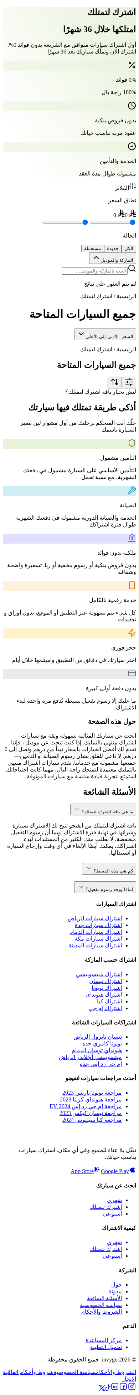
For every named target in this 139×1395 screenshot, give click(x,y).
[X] (102, 1389)
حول (116, 1285)
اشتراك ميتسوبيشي (99, 974)
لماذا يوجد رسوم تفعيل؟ (109, 889)
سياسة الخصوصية (101, 1305)
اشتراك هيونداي (104, 995)
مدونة (115, 1291)
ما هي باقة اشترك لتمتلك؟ (107, 811)
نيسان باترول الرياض (97, 1037)
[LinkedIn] (114, 1389)
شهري (114, 1200)
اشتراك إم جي (105, 1008)
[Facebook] (123, 1389)
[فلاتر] (129, 382)
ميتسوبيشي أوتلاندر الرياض (90, 1057)
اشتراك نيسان (105, 981)
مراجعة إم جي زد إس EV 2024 (86, 1106)
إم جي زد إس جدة (101, 1064)
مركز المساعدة (104, 1340)
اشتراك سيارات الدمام (96, 932)
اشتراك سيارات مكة (98, 939)
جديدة (113, 248)
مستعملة (92, 248)
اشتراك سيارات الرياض (95, 918)
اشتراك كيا (109, 1001)
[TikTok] (107, 1389)
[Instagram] (132, 1389)
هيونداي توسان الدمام (97, 1050)
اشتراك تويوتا (107, 988)
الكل (128, 248)
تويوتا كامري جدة (102, 1043)
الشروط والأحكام (101, 1312)
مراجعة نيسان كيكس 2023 (91, 1113)
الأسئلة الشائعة (104, 1298)
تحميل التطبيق (105, 1347)
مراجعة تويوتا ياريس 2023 (92, 1093)
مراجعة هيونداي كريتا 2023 (91, 1099)
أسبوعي (112, 1214)
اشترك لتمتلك (106, 1207)
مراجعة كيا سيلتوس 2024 (92, 1120)
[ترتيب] (115, 382)
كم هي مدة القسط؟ (113, 871)
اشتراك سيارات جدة (98, 925)
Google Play (115, 1171)
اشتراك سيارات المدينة (95, 945)
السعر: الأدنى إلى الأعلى (109, 336)
